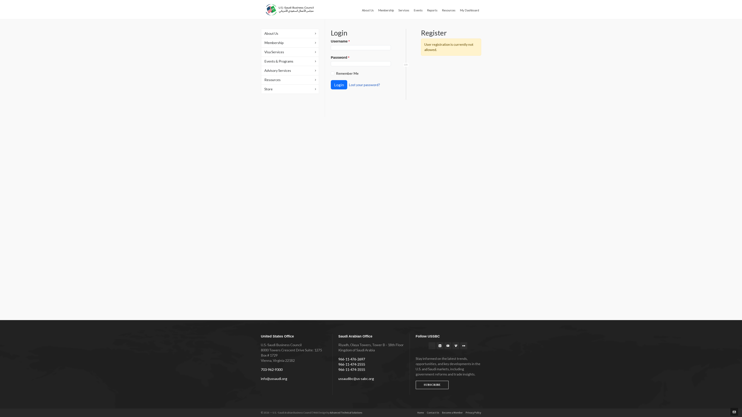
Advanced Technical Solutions (346, 412)
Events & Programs (278, 61)
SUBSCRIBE (432, 384)
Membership (274, 43)
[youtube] (447, 345)
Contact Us (433, 412)
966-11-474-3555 (351, 369)
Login (339, 84)
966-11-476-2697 (351, 359)
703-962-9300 (272, 369)
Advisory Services (277, 70)
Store (268, 89)
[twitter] (432, 345)
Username (340, 41)
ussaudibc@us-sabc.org (356, 378)
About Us (271, 33)
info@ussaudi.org (274, 378)
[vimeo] (455, 345)
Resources (272, 80)
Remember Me (347, 73)
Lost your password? (364, 85)
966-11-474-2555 (351, 364)
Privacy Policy (473, 412)
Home (420, 412)
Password (340, 57)
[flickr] (463, 345)
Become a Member (452, 412)
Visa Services (274, 52)
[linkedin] (440, 345)
